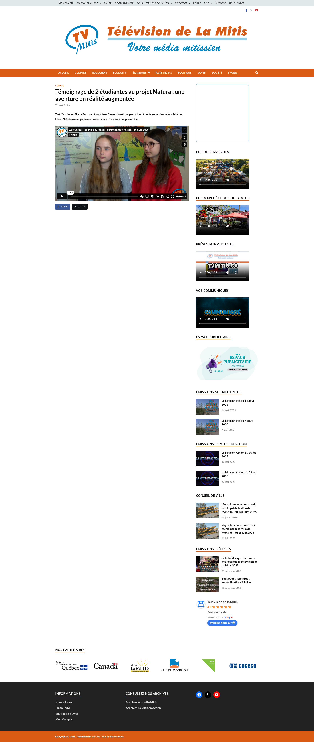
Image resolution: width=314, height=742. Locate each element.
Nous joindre (63, 702)
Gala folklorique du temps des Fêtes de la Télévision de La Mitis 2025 (240, 561)
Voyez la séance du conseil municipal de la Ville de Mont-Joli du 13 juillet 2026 (239, 508)
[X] (251, 10)
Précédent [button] (62, 665)
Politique (184, 72)
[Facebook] (246, 10)
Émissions (139, 72)
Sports (233, 72)
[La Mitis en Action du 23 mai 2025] (207, 472)
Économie (120, 72)
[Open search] (257, 73)
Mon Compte (63, 719)
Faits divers (164, 72)
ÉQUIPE (197, 3)
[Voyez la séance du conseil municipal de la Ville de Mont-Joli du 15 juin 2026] (207, 525)
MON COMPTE (66, 3)
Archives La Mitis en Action (143, 707)
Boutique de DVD (66, 713)
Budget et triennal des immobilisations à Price (236, 580)
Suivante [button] (251, 665)
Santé (202, 72)
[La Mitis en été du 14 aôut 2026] (207, 400)
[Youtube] (256, 10)
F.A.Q (206, 3)
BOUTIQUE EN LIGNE (87, 3)
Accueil (63, 72)
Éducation (99, 72)
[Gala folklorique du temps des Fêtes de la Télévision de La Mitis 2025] (207, 558)
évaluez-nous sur (221, 622)
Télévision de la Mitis (222, 602)
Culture (80, 72)
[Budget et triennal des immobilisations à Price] (207, 578)
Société (217, 72)
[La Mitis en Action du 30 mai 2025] (207, 452)
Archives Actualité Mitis (141, 702)
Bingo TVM (62, 707)
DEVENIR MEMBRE (124, 3)
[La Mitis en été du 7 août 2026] (207, 420)
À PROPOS (221, 3)
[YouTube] (216, 694)
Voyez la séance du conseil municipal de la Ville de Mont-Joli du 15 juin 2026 (238, 528)
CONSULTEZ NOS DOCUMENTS (153, 3)
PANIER (108, 3)
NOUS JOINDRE (236, 3)
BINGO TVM (181, 3)
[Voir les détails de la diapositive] (71, 666)
